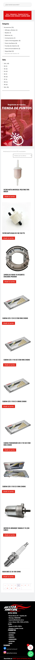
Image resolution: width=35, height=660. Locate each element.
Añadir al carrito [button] (9, 196)
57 (15, 588)
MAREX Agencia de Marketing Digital (22, 658)
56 (11, 588)
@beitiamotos (12, 653)
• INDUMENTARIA (12, 639)
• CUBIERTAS (11, 637)
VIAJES (10, 643)
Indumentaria (13, 14)
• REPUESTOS (11, 641)
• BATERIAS (11, 635)
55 (7, 588)
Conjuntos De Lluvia (23, 14)
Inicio (7, 14)
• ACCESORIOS (11, 633)
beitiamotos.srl (12, 649)
